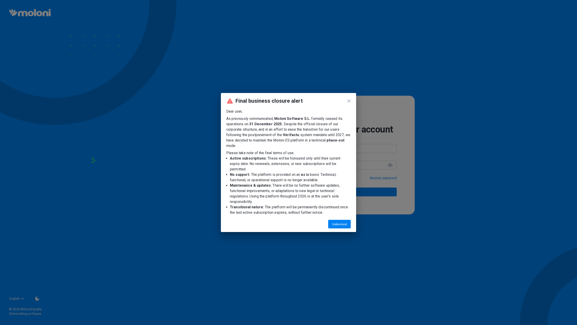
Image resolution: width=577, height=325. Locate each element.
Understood (339, 224)
